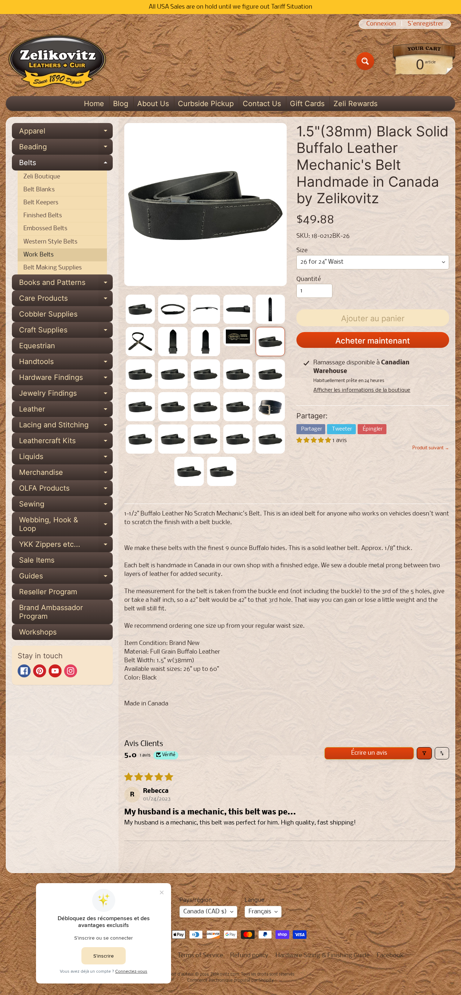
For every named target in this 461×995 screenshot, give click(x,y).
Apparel (66, 133)
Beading (66, 148)
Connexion (381, 24)
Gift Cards (307, 103)
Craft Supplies (66, 332)
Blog (120, 103)
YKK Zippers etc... (66, 546)
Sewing (66, 506)
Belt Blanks (39, 189)
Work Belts (38, 254)
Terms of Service (200, 955)
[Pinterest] (39, 670)
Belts (66, 164)
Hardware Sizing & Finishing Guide (323, 955)
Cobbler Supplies (48, 314)
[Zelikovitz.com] (57, 61)
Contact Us (262, 103)
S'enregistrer (425, 24)
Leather (66, 411)
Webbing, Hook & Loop (66, 524)
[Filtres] (424, 753)
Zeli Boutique (41, 176)
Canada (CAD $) (205, 911)
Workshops (38, 632)
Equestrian (37, 345)
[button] (314, 440)
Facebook (390, 955)
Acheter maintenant (372, 340)
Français (260, 911)
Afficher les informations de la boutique (361, 390)
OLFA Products (66, 490)
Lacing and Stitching (66, 427)
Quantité (308, 279)
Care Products (66, 300)
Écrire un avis (369, 753)
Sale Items (36, 560)
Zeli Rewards (355, 103)
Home (94, 103)
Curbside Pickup (206, 103)
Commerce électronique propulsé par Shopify (230, 980)
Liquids (66, 458)
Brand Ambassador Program (51, 612)
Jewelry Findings (66, 395)
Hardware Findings (66, 379)
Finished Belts (42, 215)
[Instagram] (70, 670)
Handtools (66, 363)
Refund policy (249, 955)
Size (302, 250)
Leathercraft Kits (66, 442)
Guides (66, 578)
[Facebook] (24, 670)
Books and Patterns (66, 284)
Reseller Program (48, 591)
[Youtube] (55, 670)
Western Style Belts (50, 241)
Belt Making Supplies (52, 267)
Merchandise (66, 474)
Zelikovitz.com (224, 974)
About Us (153, 103)
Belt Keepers (40, 202)
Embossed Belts (45, 228)
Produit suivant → (430, 448)
